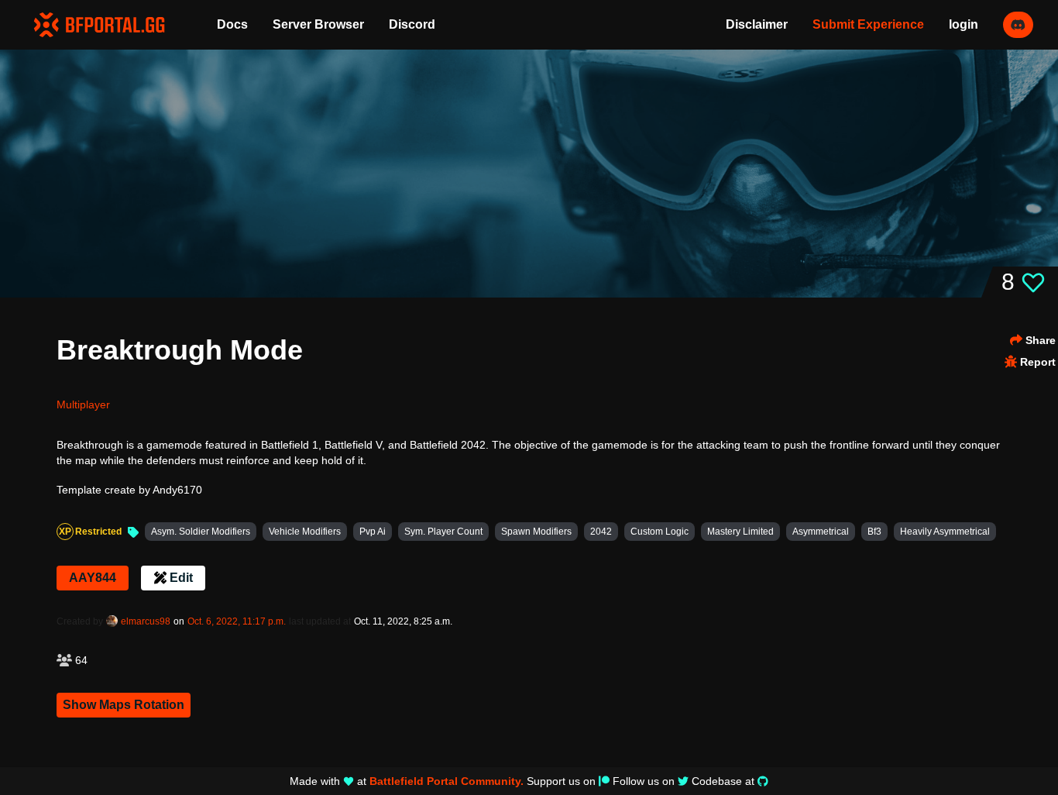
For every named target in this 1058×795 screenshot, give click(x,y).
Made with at (407, 781)
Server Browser (318, 24)
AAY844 (92, 577)
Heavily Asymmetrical (945, 531)
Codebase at (723, 781)
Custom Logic (659, 531)
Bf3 (874, 531)
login (963, 24)
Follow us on (644, 781)
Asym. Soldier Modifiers (200, 531)
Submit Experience (868, 24)
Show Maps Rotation (123, 704)
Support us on (561, 781)
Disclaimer (757, 24)
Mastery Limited (740, 531)
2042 (601, 531)
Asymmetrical (820, 531)
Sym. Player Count (443, 531)
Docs (232, 24)
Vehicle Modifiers (305, 531)
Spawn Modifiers (536, 531)
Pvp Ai (372, 531)
